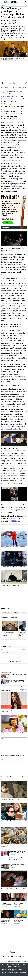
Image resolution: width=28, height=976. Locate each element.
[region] (14, 667)
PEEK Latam (15, 521)
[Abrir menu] (2, 2)
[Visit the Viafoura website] (23, 687)
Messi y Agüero (16, 186)
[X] (8, 956)
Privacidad (23, 961)
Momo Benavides (15, 612)
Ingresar (21, 1)
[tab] (6, 658)
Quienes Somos (10, 961)
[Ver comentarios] (26, 6)
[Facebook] (4, 957)
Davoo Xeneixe (5, 612)
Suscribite (8, 223)
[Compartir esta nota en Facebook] (2, 83)
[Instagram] (16, 956)
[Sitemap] (24, 956)
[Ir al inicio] (10, 2)
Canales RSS (3, 961)
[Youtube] (12, 956)
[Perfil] (14, 953)
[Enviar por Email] (14, 83)
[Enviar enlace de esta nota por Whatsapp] (10, 83)
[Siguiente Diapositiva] (26, 629)
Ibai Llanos (12, 96)
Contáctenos (18, 961)
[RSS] (20, 956)
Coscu (12, 473)
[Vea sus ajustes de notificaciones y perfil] (25, 1)
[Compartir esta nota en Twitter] (6, 83)
